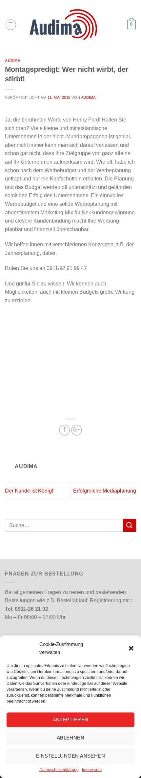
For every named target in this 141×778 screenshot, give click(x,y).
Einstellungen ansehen (70, 756)
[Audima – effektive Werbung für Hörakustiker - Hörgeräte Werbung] (70, 24)
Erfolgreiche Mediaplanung (104, 491)
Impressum (92, 769)
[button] (131, 648)
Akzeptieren (71, 719)
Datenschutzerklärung (59, 769)
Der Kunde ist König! (29, 491)
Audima (12, 61)
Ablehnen (71, 737)
